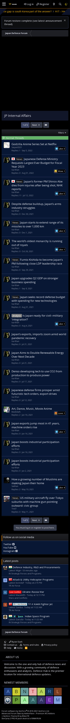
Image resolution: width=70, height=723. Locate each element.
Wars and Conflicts (18, 597)
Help (9, 647)
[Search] (60, 4)
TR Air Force (14, 585)
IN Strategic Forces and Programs (25, 573)
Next (34, 124)
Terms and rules (31, 644)
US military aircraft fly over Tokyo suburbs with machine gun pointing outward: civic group (37, 501)
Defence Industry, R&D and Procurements (36, 567)
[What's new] (54, 4)
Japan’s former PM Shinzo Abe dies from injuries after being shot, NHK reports (37, 185)
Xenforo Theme (16, 716)
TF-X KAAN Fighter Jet (35, 604)
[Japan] (13, 159)
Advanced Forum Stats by (28, 713)
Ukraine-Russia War (27, 591)
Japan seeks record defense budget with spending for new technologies (38, 299)
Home (19, 647)
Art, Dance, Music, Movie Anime (32, 408)
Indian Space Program (33, 616)
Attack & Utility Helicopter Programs (33, 579)
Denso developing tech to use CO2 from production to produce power (37, 373)
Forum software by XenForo (25, 711)
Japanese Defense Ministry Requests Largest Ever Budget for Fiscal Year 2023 (37, 163)
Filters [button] (61, 132)
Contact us (12, 644)
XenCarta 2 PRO (8, 718)
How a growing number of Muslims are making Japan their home (37, 481)
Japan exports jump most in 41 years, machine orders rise (36, 425)
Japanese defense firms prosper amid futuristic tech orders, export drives (36, 392)
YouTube (8, 547)
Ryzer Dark (16, 641)
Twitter (7, 544)
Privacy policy (50, 644)
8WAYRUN (36, 718)
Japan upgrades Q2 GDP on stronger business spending (35, 280)
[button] (4, 4)
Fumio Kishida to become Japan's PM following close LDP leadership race (37, 261)
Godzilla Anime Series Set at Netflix (34, 144)
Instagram (9, 551)
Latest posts (10, 561)
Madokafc (16, 411)
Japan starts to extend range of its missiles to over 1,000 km (37, 224)
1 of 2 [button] (25, 124)
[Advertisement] (35, 74)
